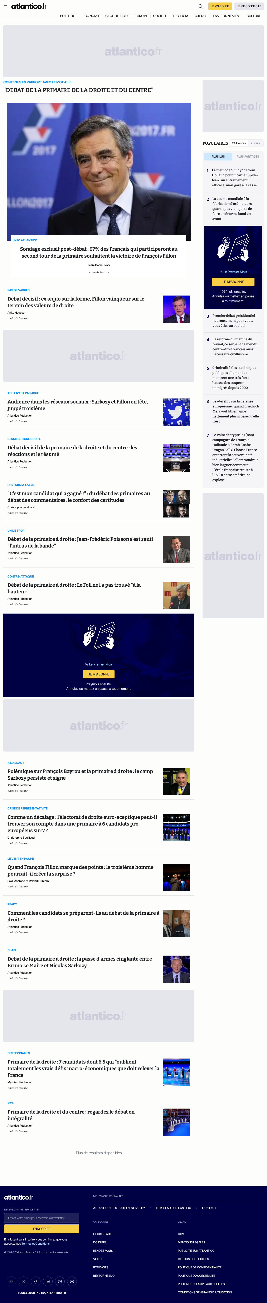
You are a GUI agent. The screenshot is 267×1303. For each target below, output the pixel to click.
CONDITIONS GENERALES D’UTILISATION (205, 1292)
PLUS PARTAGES (248, 156)
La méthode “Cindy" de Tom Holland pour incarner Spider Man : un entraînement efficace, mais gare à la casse (235, 177)
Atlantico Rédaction (20, 415)
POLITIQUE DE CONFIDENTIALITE (200, 1267)
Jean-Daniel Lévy (99, 265)
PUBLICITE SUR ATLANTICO (196, 1250)
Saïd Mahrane (16, 881)
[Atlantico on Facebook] (35, 1281)
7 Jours (255, 143)
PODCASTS (100, 1267)
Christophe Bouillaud (21, 837)
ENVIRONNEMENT (227, 16)
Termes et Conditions (35, 1243)
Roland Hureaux (39, 881)
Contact (209, 1208)
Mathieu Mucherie (19, 1082)
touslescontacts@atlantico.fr (42, 1292)
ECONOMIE (91, 16)
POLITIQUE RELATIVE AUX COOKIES (201, 1284)
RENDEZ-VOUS (103, 1250)
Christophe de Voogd (21, 507)
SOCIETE (160, 16)
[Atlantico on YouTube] (72, 1281)
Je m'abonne (99, 674)
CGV (181, 1234)
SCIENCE (201, 16)
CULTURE (254, 16)
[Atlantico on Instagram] (60, 1281)
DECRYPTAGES (103, 1234)
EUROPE (141, 16)
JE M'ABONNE (220, 6)
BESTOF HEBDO (104, 1275)
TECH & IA (180, 16)
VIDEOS (98, 1259)
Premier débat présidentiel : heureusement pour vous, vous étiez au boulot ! (235, 321)
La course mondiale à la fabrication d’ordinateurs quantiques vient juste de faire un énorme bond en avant (232, 209)
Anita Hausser (17, 312)
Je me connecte (249, 6)
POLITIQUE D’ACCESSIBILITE (196, 1275)
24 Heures (239, 143)
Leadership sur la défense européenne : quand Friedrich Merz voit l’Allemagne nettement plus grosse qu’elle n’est (236, 411)
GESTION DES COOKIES (193, 1259)
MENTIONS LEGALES (191, 1242)
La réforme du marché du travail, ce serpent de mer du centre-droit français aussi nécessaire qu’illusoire (235, 346)
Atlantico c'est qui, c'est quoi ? (119, 1208)
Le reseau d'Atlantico (173, 1208)
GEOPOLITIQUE (117, 16)
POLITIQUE (68, 16)
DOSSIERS (99, 1242)
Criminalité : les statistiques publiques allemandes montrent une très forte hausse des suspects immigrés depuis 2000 (234, 378)
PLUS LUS (218, 156)
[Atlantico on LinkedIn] (48, 1281)
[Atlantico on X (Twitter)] (23, 1281)
